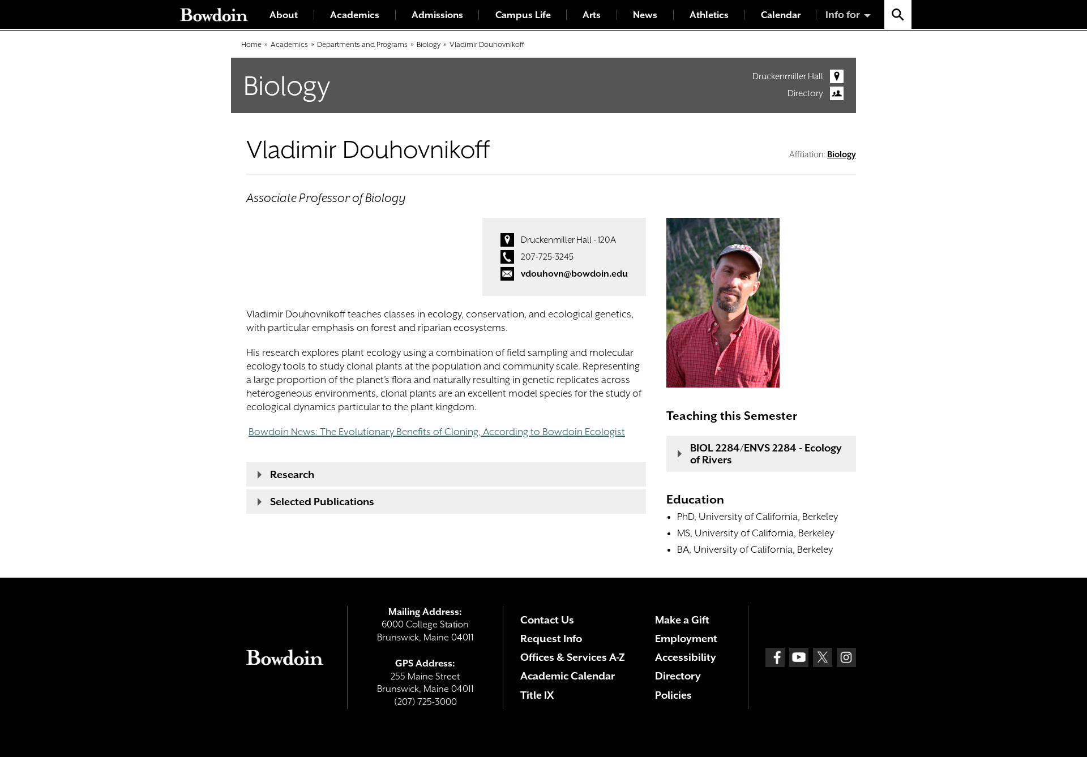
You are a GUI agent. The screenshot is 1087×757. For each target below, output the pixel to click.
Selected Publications (322, 501)
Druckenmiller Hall (787, 76)
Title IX (537, 695)
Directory (805, 93)
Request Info (551, 638)
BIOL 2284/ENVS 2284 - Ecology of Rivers (766, 454)
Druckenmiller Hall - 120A (568, 240)
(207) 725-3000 (425, 701)
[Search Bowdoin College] (897, 14)
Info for (842, 14)
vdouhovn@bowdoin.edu (574, 274)
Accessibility (685, 657)
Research (292, 474)
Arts (592, 15)
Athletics (709, 15)
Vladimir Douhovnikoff (487, 44)
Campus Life (523, 15)
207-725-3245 (547, 257)
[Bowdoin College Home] (214, 14)
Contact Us (547, 620)
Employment (686, 638)
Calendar (781, 15)
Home (251, 44)
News (645, 15)
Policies (673, 695)
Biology (428, 44)
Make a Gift (682, 620)
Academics (354, 15)
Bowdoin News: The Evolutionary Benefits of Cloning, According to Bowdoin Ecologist (437, 431)
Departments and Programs (362, 44)
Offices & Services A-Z (572, 657)
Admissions (437, 15)
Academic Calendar (567, 676)
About (283, 15)
